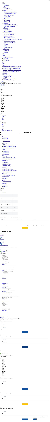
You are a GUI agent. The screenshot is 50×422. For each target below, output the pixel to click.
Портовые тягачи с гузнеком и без (8, 30)
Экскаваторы (4, 14)
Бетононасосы (6, 52)
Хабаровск (2, 111)
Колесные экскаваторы (5, 150)
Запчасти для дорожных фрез (6, 60)
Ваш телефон (20, 219)
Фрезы (5, 45)
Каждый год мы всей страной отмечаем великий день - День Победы (11, 71)
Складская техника (5, 35)
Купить (1, 190)
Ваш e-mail (35, 219)
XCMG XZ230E (5, 74)
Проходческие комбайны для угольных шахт (9, 41)
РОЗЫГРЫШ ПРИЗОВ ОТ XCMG (7, 79)
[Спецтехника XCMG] (3, 251)
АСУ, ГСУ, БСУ (3, 180)
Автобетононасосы (6, 50)
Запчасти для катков (5, 58)
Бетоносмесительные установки (8, 48)
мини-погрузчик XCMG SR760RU (7, 76)
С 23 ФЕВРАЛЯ (5, 77)
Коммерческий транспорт (5, 160)
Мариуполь (2, 101)
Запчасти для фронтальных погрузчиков (7, 56)
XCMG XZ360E (5, 72)
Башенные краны (5, 258)
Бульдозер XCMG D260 (7, 21)
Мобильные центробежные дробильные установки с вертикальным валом (13, 39)
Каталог (3, 1)
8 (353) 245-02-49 (2, 239)
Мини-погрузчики (6, 9)
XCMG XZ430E (5, 73)
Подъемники (4, 10)
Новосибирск (2, 103)
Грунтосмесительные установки (6, 308)
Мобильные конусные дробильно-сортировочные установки (11, 38)
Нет (1, 90)
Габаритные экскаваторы (6, 154)
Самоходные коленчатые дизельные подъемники (10, 11)
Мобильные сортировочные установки (7, 172)
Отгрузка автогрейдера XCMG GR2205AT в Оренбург (9, 80)
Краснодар (2, 100)
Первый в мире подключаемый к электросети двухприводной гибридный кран (12, 66)
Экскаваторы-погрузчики (7, 16)
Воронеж (2, 97)
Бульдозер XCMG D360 (7, 22)
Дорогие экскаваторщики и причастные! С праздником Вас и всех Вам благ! (12, 70)
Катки (5, 43)
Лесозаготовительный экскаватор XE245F (9, 34)
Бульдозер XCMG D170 (7, 20)
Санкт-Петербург (3, 107)
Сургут (2, 109)
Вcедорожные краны (6, 6)
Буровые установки (5, 23)
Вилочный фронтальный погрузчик (7, 142)
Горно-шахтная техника (6, 40)
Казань (2, 99)
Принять (35, 419)
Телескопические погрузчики (6, 141)
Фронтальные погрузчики (7, 8)
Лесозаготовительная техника (6, 32)
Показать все (2, 188)
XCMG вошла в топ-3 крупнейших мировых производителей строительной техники (13, 67)
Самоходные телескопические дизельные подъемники (10, 12)
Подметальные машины (7, 29)
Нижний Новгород (3, 102)
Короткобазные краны (6, 5)
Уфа (1, 110)
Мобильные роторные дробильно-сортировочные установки (10, 170)
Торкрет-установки (6, 51)
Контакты (3, 81)
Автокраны (4, 255)
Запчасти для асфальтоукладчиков (7, 59)
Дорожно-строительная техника (5, 176)
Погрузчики (4, 7)
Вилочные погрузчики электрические (8, 36)
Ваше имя (3, 219)
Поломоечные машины (5, 162)
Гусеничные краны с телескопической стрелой (7, 130)
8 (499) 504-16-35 (2, 235)
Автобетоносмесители (5, 186)
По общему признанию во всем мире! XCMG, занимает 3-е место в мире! (11, 68)
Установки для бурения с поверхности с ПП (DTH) (10, 42)
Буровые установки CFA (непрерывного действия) (10, 24)
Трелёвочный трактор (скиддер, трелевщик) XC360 (10, 33)
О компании (3, 63)
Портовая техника (4, 287)
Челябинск (3, 375)
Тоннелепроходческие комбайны (7, 174)
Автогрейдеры (6, 44)
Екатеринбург (2, 98)
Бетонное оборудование (6, 49)
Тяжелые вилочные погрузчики (8, 31)
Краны (4, 3)
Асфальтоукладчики (5, 178)
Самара (2, 370)
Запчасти (3, 116)
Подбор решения (4, 61)
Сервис (2, 118)
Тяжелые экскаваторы (6, 18)
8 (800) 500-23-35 (2, 317)
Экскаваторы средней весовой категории (9, 15)
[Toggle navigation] (0, 121)
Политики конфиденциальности (23, 225)
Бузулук (2, 96)
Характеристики (3, 192)
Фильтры (4, 55)
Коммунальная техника (5, 28)
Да (0, 90)
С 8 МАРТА (4, 78)
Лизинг (2, 62)
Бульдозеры (4, 19)
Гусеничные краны (5, 137)
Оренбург (2, 104)
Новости (4, 65)
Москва (1, 88)
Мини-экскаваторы (6, 17)
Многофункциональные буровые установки (9, 26)
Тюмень (3, 373)
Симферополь (2, 108)
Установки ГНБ (5, 156)
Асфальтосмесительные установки (8, 47)
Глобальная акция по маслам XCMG (7, 69)
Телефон (2, 341)
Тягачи (5, 27)
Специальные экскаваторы (6, 152)
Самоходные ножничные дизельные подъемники (10, 13)
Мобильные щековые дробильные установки (9, 37)
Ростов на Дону (3, 106)
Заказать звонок (2, 87)
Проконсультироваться (3, 253)
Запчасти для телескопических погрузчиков (8, 57)
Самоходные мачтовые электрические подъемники (9, 148)
